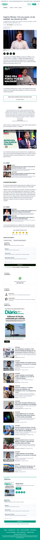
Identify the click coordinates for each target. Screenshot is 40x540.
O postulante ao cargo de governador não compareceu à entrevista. (24, 380)
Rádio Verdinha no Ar (5, 1)
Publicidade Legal (11, 530)
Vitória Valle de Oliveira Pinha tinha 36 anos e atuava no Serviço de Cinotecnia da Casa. (25, 470)
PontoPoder (5, 7)
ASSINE (34, 4)
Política (13, 165)
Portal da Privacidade (21, 532)
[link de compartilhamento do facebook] (7, 54)
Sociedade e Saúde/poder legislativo (20, 240)
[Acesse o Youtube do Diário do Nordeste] (24, 492)
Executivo (20, 7)
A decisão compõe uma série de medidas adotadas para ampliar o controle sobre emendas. (25, 406)
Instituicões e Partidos (8, 240)
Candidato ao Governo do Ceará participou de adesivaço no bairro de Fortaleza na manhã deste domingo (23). (25, 433)
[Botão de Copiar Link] (13, 53)
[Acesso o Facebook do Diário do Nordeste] (19, 492)
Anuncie (5, 530)
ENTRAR (29, 4)
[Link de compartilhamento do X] (11, 54)
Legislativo (11, 7)
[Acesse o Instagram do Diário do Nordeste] (17, 492)
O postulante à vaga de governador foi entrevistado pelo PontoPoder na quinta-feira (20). (24, 459)
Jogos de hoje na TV (36, 1)
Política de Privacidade (25, 267)
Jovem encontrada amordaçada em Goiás (15, 1)
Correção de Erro (30, 532)
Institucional (33, 530)
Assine (18, 530)
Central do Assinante (24, 530)
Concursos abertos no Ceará (27, 1)
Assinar (7, 341)
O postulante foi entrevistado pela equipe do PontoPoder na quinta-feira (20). (24, 368)
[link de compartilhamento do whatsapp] (4, 54)
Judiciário (16, 7)
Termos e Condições (16, 267)
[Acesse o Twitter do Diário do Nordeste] (22, 492)
